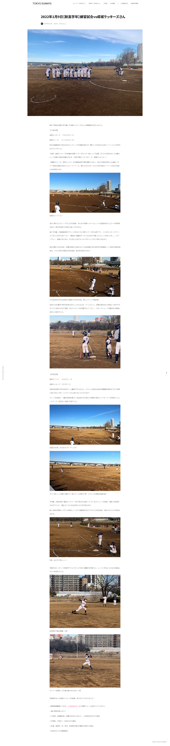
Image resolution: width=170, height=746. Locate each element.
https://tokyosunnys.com (3, 373)
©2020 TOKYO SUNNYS (159, 741)
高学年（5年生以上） (60, 24)
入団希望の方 (124, 3)
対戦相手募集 (134, 3)
